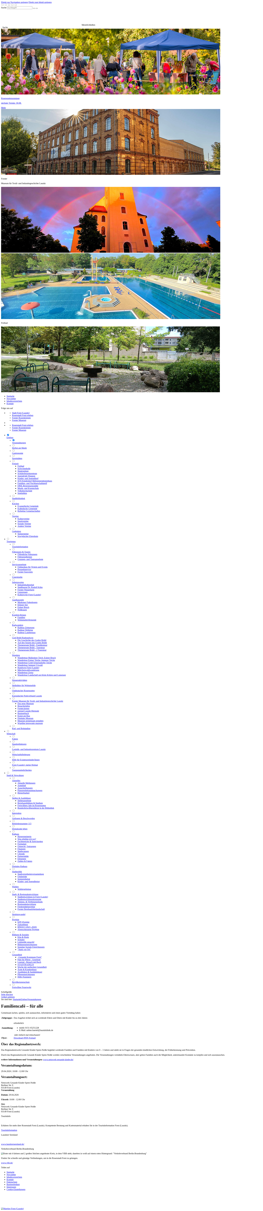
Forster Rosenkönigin (21, 418)
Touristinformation (9, 1130)
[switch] (2, 5)
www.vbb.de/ (7, 1163)
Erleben (24, 999)
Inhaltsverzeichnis (14, 401)
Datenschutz (12, 1182)
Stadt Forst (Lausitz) (21, 413)
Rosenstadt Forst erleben (22, 415)
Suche (3, 7)
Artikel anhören (8, 997)
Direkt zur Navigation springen (14, 2)
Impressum (11, 1187)
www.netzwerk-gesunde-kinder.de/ (58, 1059)
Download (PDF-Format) (25, 1038)
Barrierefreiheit (13, 1184)
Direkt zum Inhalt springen (40, 2)
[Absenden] (34, 8)
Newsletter (11, 398)
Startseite (10, 396)
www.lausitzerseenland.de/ (12, 1144)
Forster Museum (19, 420)
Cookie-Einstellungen (16, 1189)
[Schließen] (37, 8)
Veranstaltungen (34, 999)
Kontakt (10, 403)
